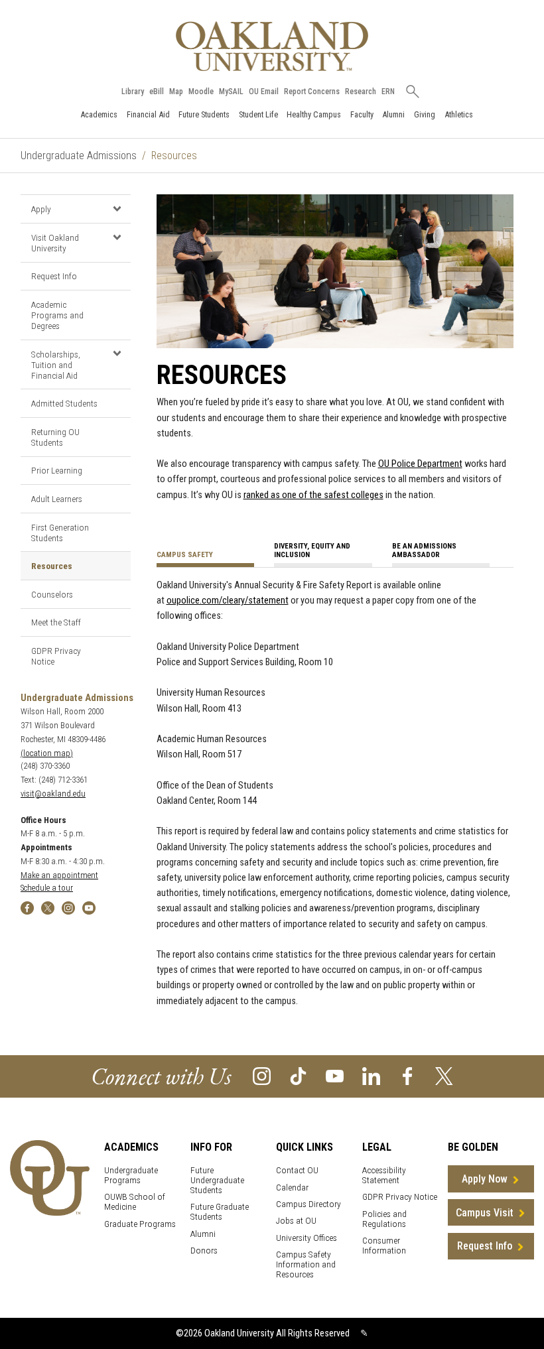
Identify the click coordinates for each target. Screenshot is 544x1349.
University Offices (306, 1238)
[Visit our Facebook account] (408, 1075)
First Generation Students (60, 532)
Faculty (362, 114)
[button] (117, 208)
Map (176, 91)
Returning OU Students (55, 437)
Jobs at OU (296, 1221)
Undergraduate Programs (131, 1175)
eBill (156, 91)
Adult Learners (56, 498)
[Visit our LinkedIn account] (371, 1075)
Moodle (201, 91)
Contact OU (297, 1170)
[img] (27, 907)
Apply (41, 209)
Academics (98, 114)
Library (132, 91)
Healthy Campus (314, 114)
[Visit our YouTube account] (335, 1075)
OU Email (264, 91)
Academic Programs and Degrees (57, 315)
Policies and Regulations (384, 1219)
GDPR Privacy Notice (56, 656)
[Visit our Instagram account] (262, 1075)
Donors (204, 1250)
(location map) (47, 753)
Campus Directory (308, 1204)
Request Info (54, 276)
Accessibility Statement (384, 1175)
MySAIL (231, 91)
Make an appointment (59, 875)
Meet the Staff (56, 622)
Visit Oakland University (55, 242)
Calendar (292, 1187)
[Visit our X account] (444, 1075)
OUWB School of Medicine (134, 1202)
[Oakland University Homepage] (272, 46)
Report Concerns (312, 91)
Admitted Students (64, 403)
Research (360, 91)
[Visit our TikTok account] (298, 1075)
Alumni (393, 114)
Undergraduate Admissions (79, 155)
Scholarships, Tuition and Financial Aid (55, 365)
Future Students (204, 114)
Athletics (458, 114)
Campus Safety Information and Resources (306, 1264)
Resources (51, 565)
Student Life (258, 114)
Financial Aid (148, 114)
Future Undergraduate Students (217, 1180)
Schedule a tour (47, 888)
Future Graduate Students (219, 1212)
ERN (388, 91)
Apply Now (485, 1179)
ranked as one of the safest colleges (313, 495)
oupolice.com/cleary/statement (228, 600)
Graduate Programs (140, 1224)
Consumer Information (384, 1245)
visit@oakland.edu (53, 794)
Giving (424, 114)
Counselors (52, 594)
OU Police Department (420, 464)
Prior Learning (56, 470)
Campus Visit (484, 1212)
